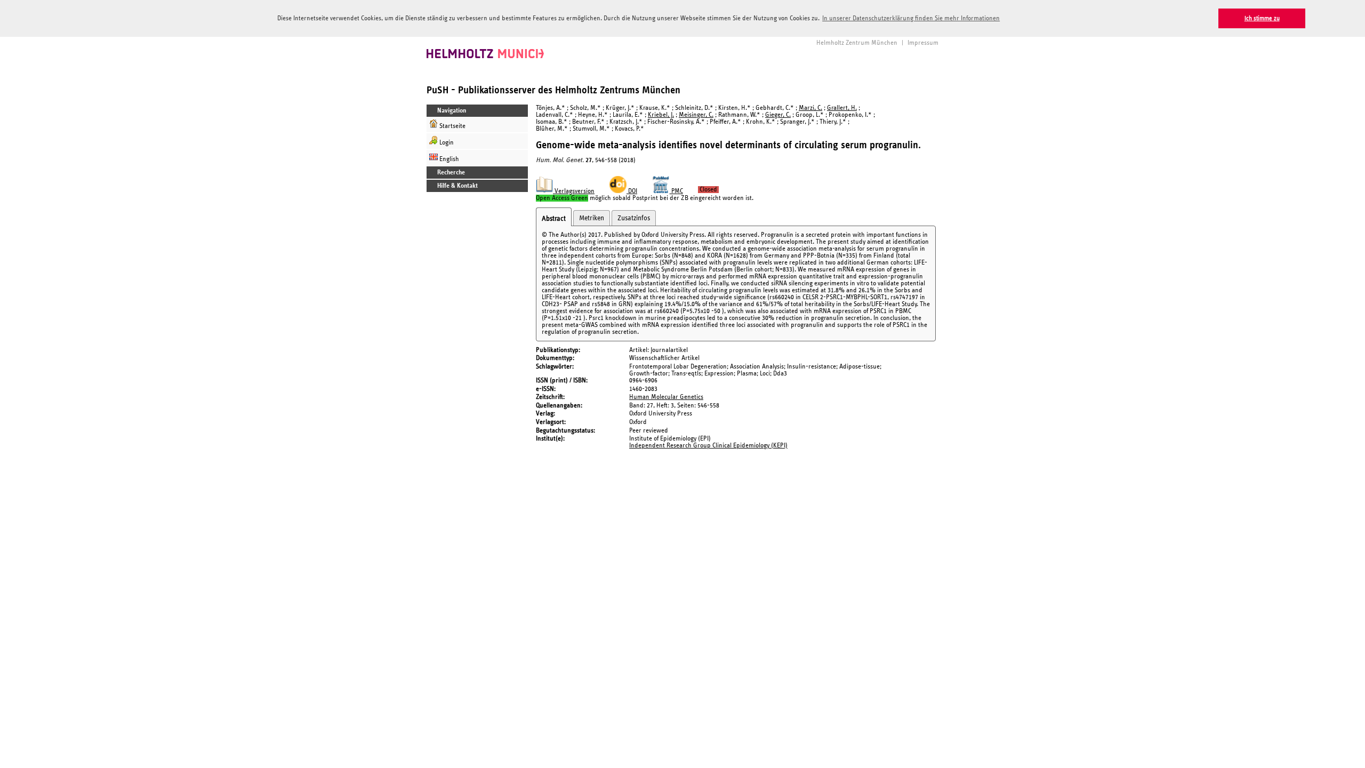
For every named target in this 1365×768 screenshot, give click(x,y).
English (448, 159)
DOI (632, 191)
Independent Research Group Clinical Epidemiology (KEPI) (708, 445)
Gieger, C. (778, 114)
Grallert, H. (842, 108)
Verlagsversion (574, 191)
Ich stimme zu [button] (1262, 18)
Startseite (451, 126)
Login (446, 142)
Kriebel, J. (661, 114)
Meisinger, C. (696, 114)
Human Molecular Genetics (666, 397)
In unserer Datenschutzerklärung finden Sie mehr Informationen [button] (911, 18)
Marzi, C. (810, 108)
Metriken (591, 218)
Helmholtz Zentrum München (856, 42)
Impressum (923, 42)
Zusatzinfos (633, 218)
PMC (676, 191)
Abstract (554, 218)
